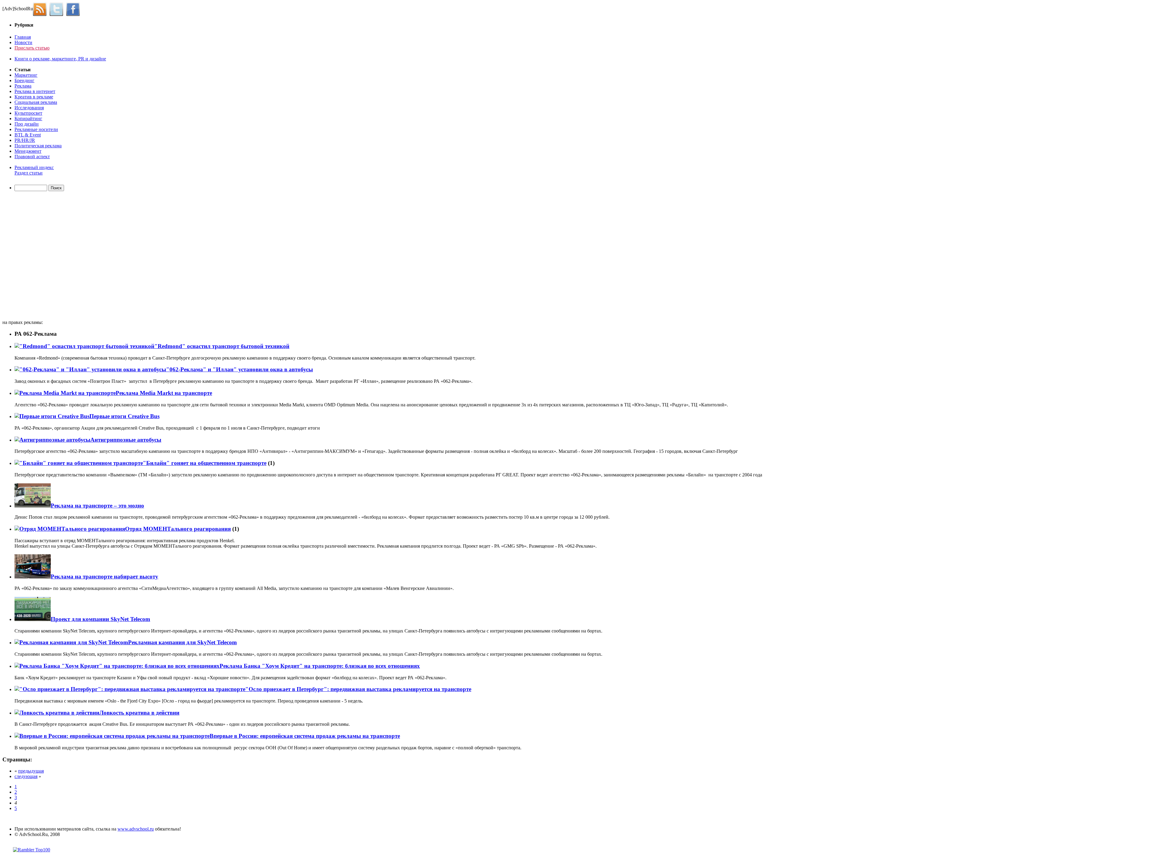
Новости (23, 42)
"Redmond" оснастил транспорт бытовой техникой (221, 346)
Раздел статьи (28, 172)
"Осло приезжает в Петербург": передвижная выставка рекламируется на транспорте (358, 689)
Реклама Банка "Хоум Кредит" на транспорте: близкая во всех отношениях (320, 666)
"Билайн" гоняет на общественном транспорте (204, 463)
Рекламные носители (36, 129)
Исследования (29, 107)
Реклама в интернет (34, 91)
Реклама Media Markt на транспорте (164, 393)
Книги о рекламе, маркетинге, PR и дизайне (60, 58)
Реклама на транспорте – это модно (97, 505)
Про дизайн (26, 123)
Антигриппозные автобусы (125, 440)
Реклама (22, 85)
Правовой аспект (32, 156)
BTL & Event (27, 134)
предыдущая (31, 770)
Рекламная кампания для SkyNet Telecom (182, 642)
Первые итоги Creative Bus (124, 416)
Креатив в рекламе (33, 96)
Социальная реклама (35, 102)
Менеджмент (27, 151)
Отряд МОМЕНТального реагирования (178, 529)
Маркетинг (25, 75)
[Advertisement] (37, 256)
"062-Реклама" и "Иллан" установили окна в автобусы (239, 369)
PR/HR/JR (24, 140)
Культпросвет (28, 113)
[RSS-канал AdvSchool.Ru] (41, 8)
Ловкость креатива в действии (139, 712)
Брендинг (24, 80)
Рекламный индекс (34, 167)
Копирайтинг (28, 118)
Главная (22, 37)
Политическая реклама (38, 145)
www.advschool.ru (136, 828)
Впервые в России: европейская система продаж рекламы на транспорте (305, 736)
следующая (25, 776)
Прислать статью (32, 47)
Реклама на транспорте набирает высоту (104, 576)
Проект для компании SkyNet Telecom (100, 619)
